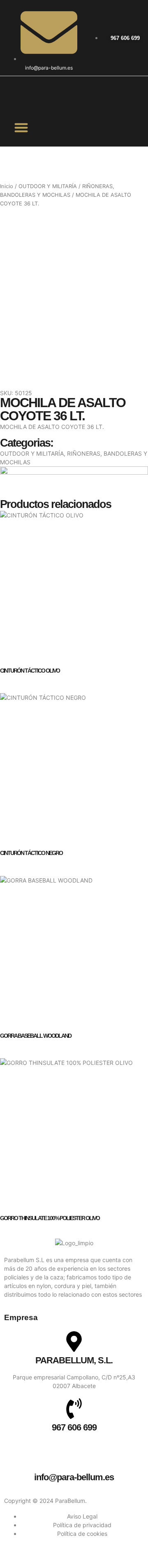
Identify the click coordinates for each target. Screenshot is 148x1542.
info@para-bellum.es (74, 1477)
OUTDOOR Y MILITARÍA (47, 186)
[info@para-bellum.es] (74, 1458)
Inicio (6, 186)
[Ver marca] (74, 472)
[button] (21, 127)
